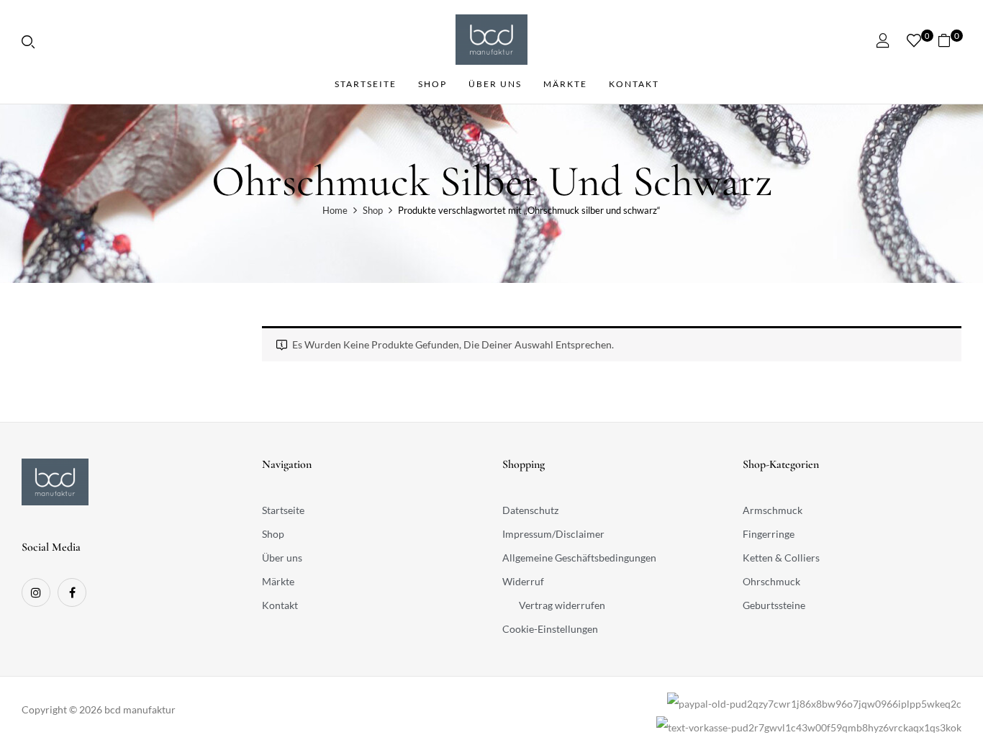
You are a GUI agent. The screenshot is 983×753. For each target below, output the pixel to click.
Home (335, 210)
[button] (949, 40)
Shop (373, 210)
